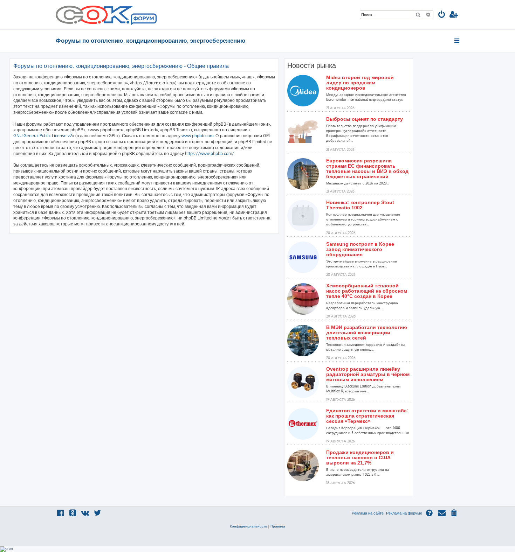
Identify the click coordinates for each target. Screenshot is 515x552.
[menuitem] (442, 15)
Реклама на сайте (368, 513)
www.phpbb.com (197, 135)
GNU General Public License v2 (42, 135)
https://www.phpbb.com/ (209, 153)
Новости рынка (311, 65)
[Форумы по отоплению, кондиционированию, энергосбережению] (143, 19)
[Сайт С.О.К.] (106, 15)
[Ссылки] (457, 40)
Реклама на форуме (404, 513)
